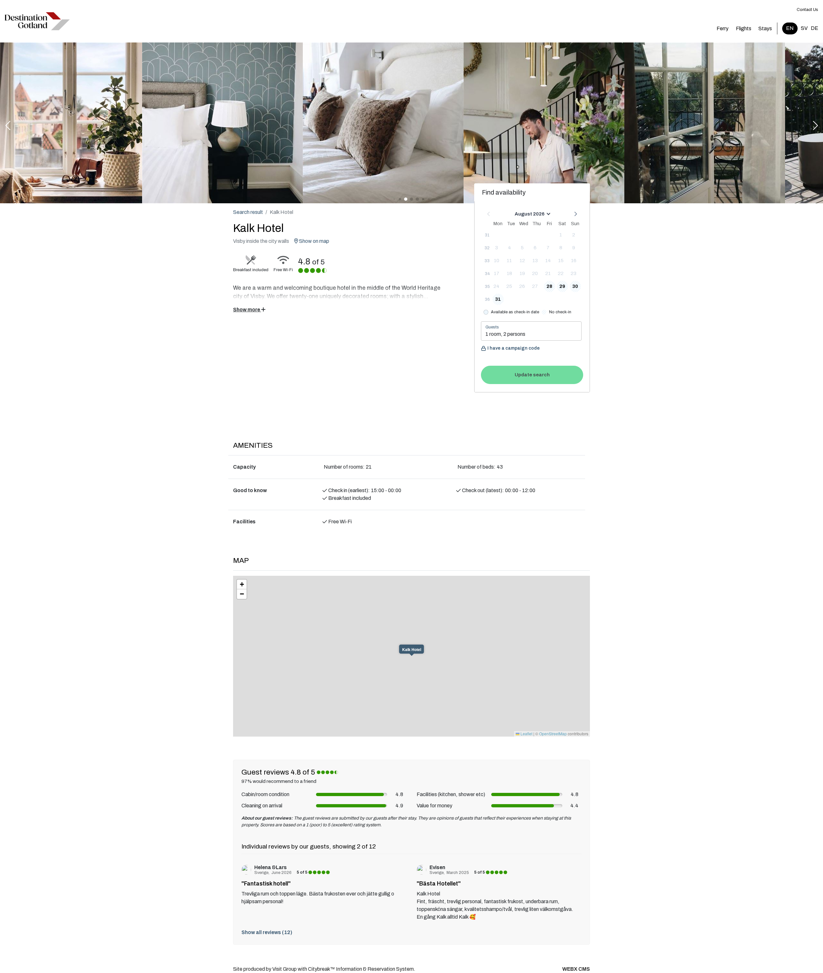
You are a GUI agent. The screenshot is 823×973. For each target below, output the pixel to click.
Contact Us (807, 9)
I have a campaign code (513, 348)
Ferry (722, 28)
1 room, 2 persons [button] (505, 334)
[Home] (37, 21)
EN (790, 28)
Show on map (313, 241)
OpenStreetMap (553, 733)
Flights (743, 28)
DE (814, 28)
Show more (247, 309)
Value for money (434, 805)
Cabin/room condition (265, 794)
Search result (248, 212)
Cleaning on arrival (261, 805)
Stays (765, 28)
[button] (7, 126)
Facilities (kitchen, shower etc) (451, 794)
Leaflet (526, 733)
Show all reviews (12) (266, 932)
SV (804, 28)
